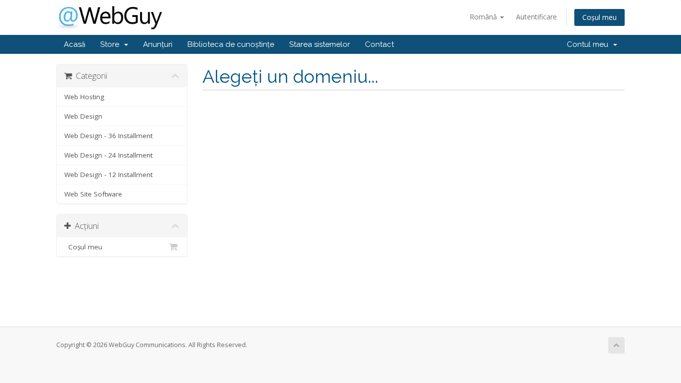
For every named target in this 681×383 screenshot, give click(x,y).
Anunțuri (157, 44)
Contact (379, 44)
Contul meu (589, 44)
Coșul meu (599, 17)
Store (111, 44)
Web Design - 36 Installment (108, 135)
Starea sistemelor (319, 44)
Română (484, 16)
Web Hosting (84, 96)
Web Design (83, 116)
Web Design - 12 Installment (108, 174)
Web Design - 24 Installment (108, 155)
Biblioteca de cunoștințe (230, 44)
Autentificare (536, 16)
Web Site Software (93, 194)
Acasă (74, 44)
